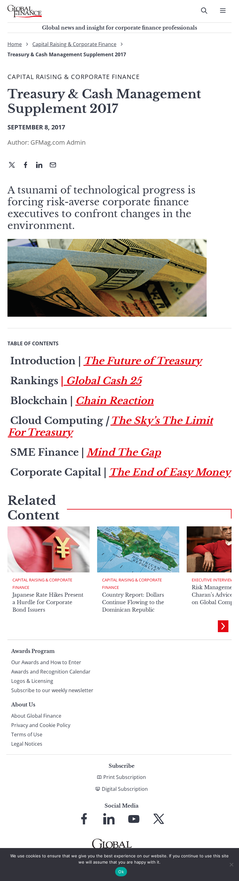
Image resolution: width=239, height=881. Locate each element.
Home (14, 44)
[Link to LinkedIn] (109, 818)
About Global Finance (36, 715)
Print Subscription (124, 777)
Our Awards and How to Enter (46, 662)
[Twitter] (14, 165)
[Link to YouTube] (133, 818)
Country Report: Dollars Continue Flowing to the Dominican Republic (133, 602)
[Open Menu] (223, 10)
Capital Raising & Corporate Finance (74, 44)
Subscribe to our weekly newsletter (52, 690)
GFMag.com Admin (58, 142)
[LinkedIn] (42, 165)
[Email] (55, 165)
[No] (231, 864)
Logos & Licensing (32, 681)
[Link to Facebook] (84, 818)
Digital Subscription (125, 788)
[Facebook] (28, 165)
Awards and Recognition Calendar (51, 671)
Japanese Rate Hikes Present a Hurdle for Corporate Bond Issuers (47, 602)
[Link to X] (158, 818)
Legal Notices (26, 743)
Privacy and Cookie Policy (40, 725)
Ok (121, 871)
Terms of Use (26, 734)
